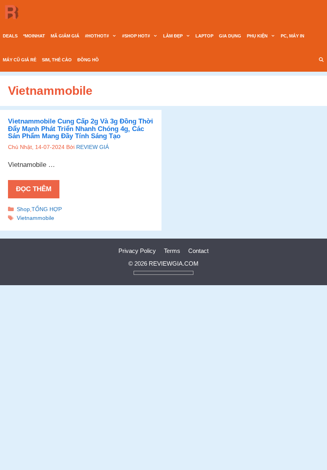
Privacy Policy (137, 250)
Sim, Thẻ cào (57, 59)
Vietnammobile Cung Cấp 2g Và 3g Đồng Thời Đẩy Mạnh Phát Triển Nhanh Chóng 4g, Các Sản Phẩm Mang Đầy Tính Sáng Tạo (80, 129)
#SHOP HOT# (136, 35)
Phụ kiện (257, 35)
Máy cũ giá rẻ (19, 59)
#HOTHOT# (97, 35)
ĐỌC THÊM (33, 189)
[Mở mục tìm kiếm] (321, 60)
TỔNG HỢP (47, 209)
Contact (198, 250)
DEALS (10, 35)
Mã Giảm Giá (65, 35)
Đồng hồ (88, 59)
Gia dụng (230, 35)
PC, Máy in (292, 35)
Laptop (204, 35)
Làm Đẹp (173, 35)
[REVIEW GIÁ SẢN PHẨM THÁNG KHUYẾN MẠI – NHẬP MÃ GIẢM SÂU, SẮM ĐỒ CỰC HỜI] (14, 12)
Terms (172, 250)
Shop (23, 209)
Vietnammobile (35, 218)
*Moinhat (34, 35)
